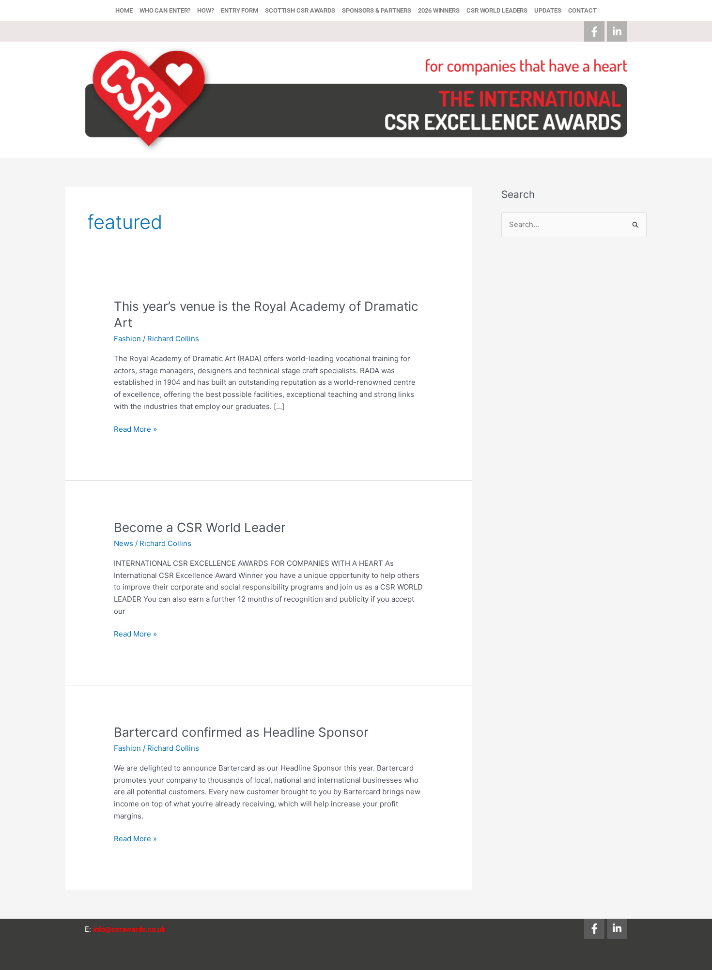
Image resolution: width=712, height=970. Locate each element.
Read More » (135, 429)
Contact (582, 10)
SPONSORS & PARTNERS (376, 10)
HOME (124, 10)
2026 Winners (439, 10)
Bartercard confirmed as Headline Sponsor (241, 732)
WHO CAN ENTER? (165, 10)
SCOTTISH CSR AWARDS (300, 10)
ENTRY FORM (239, 10)
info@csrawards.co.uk (129, 929)
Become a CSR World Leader (200, 527)
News (123, 543)
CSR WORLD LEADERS (496, 10)
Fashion (127, 338)
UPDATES (547, 10)
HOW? (205, 10)
